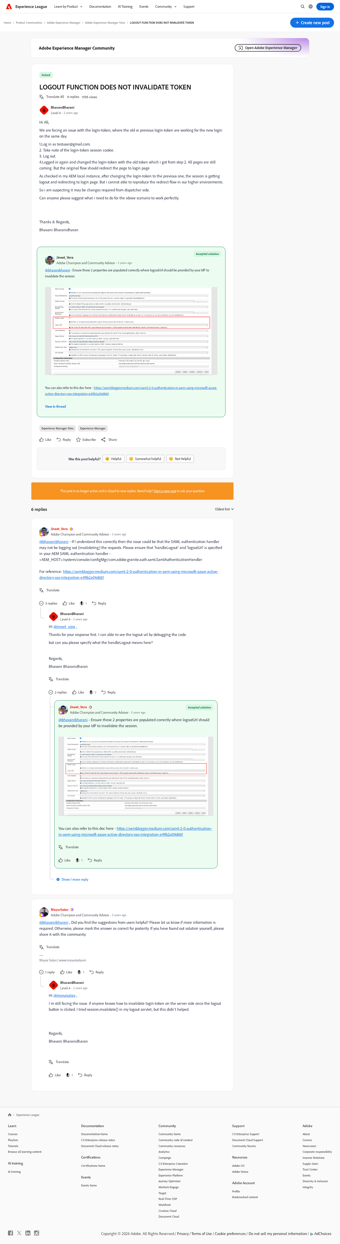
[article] (131, 566)
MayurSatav (59, 909)
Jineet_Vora (65, 257)
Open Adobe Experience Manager (271, 47)
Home (7, 22)
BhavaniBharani (62, 107)
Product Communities (29, 22)
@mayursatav (64, 995)
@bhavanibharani (57, 270)
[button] (312, 23)
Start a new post (165, 491)
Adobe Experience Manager (63, 22)
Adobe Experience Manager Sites (105, 22)
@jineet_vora (64, 626)
